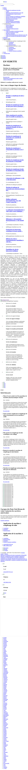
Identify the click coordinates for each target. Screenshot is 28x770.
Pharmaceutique (12, 44)
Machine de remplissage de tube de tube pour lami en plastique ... (15, 105)
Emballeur (8, 15)
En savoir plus (6, 77)
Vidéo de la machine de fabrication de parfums (16, 36)
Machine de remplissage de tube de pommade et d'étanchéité (15, 160)
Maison (4, 7)
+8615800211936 (7, 582)
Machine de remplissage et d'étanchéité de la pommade (12, 557)
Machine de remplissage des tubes (13, 10)
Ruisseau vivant (6, 38)
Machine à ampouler (10, 33)
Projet (4, 52)
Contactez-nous (6, 53)
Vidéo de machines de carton (12, 32)
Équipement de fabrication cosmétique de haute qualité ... (14, 230)
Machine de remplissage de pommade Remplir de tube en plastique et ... (14, 127)
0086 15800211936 (7, 545)
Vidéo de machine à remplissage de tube (14, 31)
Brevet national (9, 26)
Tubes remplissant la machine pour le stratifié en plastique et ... (15, 115)
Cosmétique (11, 42)
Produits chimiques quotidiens (15, 50)
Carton (7, 11)
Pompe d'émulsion (10, 20)
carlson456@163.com (8, 544)
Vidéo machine (6, 30)
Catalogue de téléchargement (12, 28)
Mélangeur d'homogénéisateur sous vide (14, 12)
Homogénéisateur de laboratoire (13, 21)
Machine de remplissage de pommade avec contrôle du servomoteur (13, 137)
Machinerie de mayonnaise (11, 18)
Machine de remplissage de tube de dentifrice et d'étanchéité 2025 (15, 169)
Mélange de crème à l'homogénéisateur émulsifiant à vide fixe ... (15, 240)
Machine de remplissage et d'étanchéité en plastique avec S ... (14, 149)
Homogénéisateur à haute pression (13, 14)
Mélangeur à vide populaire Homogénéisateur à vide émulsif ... (15, 220)
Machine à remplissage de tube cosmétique (10, 556)
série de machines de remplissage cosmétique (15, 16)
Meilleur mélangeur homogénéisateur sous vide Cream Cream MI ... (13, 200)
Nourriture (11, 43)
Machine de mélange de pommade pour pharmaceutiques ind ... (15, 189)
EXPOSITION (9, 27)
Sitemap (6, 553)
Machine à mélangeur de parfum (13, 22)
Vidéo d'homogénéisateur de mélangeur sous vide (16, 34)
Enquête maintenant (5, 520)
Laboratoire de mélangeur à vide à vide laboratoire (15, 178)
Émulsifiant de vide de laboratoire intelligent (12, 250)
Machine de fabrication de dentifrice (13, 17)
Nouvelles (5, 37)
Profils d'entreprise (10, 25)
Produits (5, 9)
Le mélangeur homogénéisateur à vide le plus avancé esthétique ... (15, 210)
